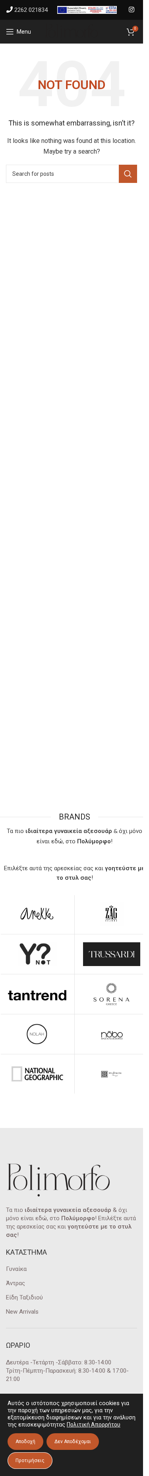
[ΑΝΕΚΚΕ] (37, 914)
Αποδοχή (25, 1441)
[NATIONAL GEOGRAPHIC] (37, 1074)
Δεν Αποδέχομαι (72, 1441)
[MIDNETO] (112, 1074)
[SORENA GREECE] (112, 994)
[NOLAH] (37, 1034)
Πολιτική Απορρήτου (93, 1424)
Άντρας (15, 1283)
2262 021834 (31, 9)
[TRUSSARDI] (112, 954)
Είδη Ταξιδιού (24, 1297)
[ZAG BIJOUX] (112, 914)
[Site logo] (72, 31)
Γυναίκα (16, 1268)
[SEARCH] (128, 174)
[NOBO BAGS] (112, 1034)
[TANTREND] (37, 994)
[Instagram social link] (131, 10)
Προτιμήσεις (30, 1460)
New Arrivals (22, 1311)
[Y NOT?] (37, 954)
